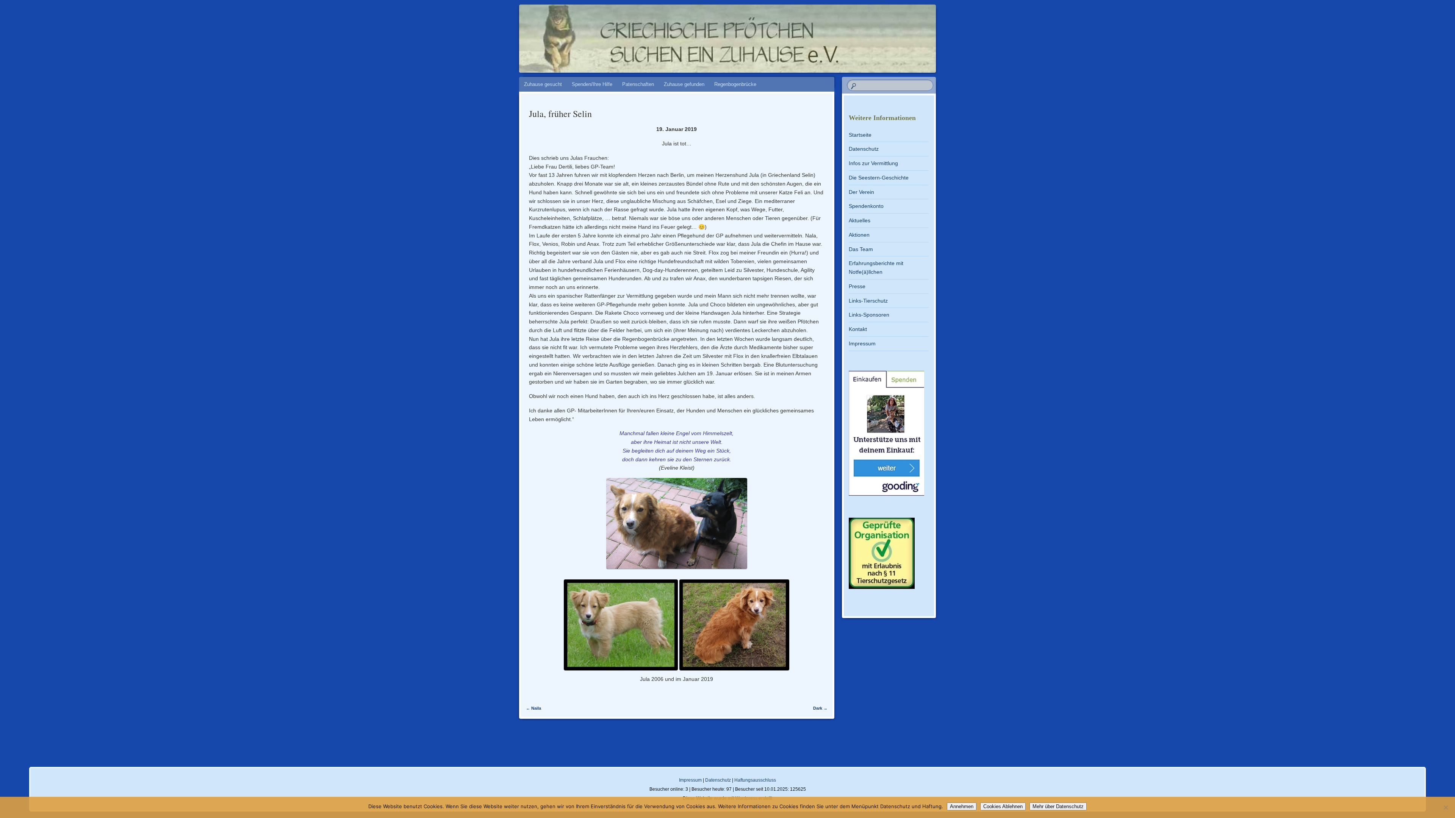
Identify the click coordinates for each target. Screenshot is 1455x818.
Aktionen (859, 235)
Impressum (862, 343)
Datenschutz (864, 149)
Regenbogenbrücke (735, 84)
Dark (820, 708)
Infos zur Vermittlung (873, 163)
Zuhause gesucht (543, 84)
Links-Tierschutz (868, 301)
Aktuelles (859, 220)
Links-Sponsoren (869, 315)
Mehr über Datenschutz (1058, 806)
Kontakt (858, 329)
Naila (533, 708)
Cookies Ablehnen (1003, 806)
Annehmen (961, 806)
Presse (857, 286)
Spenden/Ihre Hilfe (592, 84)
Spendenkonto (866, 206)
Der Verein (861, 192)
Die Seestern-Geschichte (879, 178)
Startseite (860, 135)
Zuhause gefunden (684, 84)
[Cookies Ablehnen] (1445, 807)
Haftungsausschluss (755, 780)
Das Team (861, 249)
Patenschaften (638, 84)
